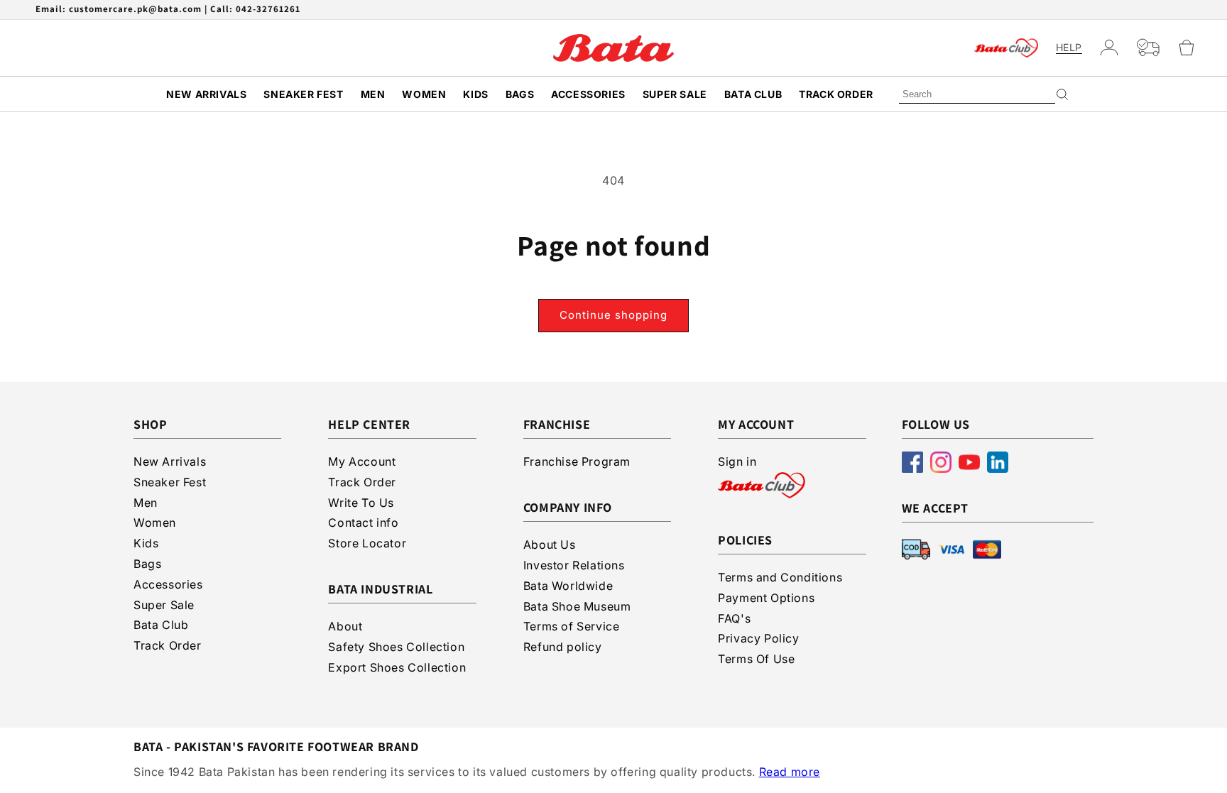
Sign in (737, 461)
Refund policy (562, 647)
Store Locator (367, 543)
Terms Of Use (756, 659)
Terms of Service (571, 626)
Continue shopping (613, 315)
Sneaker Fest (303, 94)
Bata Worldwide (568, 586)
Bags (520, 94)
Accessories (588, 94)
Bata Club (753, 94)
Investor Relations (574, 565)
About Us (549, 544)
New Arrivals (206, 94)
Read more (789, 772)
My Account (362, 461)
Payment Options (766, 598)
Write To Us (361, 503)
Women (424, 94)
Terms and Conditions (780, 577)
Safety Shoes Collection (396, 647)
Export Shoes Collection (397, 667)
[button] (1192, 47)
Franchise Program (577, 461)
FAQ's (734, 618)
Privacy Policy (758, 638)
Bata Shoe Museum (577, 606)
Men (373, 94)
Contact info (363, 522)
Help (1069, 47)
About (345, 626)
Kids (475, 94)
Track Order (836, 94)
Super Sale (675, 94)
